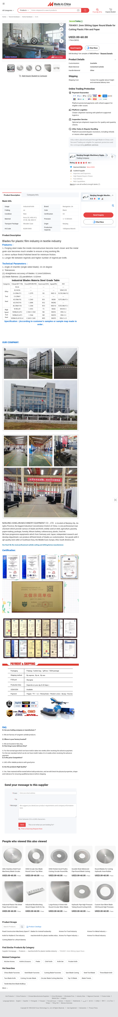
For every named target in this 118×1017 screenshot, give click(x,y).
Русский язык (51, 1001)
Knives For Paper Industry (68, 935)
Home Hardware (27, 17)
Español (25, 1001)
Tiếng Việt (55, 1003)
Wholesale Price (69, 996)
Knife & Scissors (25, 961)
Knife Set (60, 961)
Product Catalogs (34, 926)
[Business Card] (113, 205)
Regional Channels (93, 996)
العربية (84, 1001)
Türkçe (48, 1003)
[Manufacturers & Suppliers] (59, 4)
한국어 (91, 1001)
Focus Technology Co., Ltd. (43, 1008)
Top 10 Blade (72, 978)
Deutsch (68, 1001)
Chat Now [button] (94, 48)
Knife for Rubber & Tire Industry (13, 935)
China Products (21, 996)
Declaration (82, 1008)
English (18, 1001)
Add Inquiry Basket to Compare (34, 76)
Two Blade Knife (10, 978)
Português (34, 1001)
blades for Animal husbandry (41, 931)
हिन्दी (103, 1001)
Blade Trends (86, 978)
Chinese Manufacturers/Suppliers (38, 996)
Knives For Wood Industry (96, 935)
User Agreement (72, 1008)
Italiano (60, 1001)
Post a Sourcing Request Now (30, 829)
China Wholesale (56, 996)
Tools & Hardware (14, 17)
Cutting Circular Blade (28, 978)
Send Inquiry (75, 48)
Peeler (38, 961)
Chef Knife (48, 961)
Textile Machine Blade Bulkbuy (15, 984)
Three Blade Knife (106, 973)
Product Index (106, 996)
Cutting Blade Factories (52, 973)
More (4, 988)
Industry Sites (81, 996)
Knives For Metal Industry (96, 931)
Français (42, 1001)
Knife (36, 17)
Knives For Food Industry (68, 931)
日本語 (97, 1001)
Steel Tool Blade (89, 973)
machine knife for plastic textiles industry (45, 935)
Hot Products (9, 996)
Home (4, 17)
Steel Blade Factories (32, 973)
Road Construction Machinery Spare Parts (16, 931)
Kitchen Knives (9, 961)
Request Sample (106, 53)
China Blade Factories (12, 973)
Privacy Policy (93, 1008)
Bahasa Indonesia (66, 1003)
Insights (63, 998)
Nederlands (76, 1001)
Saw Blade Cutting (72, 973)
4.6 (91, 199)
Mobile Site (55, 998)
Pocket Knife (72, 961)
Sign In (72, 184)
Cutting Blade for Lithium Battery (14, 940)
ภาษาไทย (110, 1001)
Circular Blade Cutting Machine (52, 978)
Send (22, 825)
